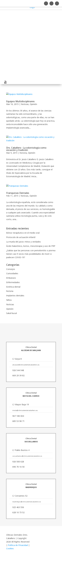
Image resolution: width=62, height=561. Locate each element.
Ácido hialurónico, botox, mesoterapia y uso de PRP (30, 246)
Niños (9, 300)
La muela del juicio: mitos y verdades (23, 241)
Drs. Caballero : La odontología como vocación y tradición (26, 149)
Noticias (25, 104)
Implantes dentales (15, 295)
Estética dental (13, 286)
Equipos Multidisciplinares (20, 101)
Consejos (10, 269)
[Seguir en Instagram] (46, 3)
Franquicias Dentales (17, 193)
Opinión (33, 104)
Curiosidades (12, 273)
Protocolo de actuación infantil (20, 237)
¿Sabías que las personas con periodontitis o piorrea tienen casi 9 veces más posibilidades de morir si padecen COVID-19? (30, 254)
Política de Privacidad (18, 545)
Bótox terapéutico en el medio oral (23, 232)
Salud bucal (11, 313)
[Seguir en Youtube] (57, 3)
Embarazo (11, 277)
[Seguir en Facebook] (51, 3)
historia (23, 152)
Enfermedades (13, 282)
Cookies (10, 548)
